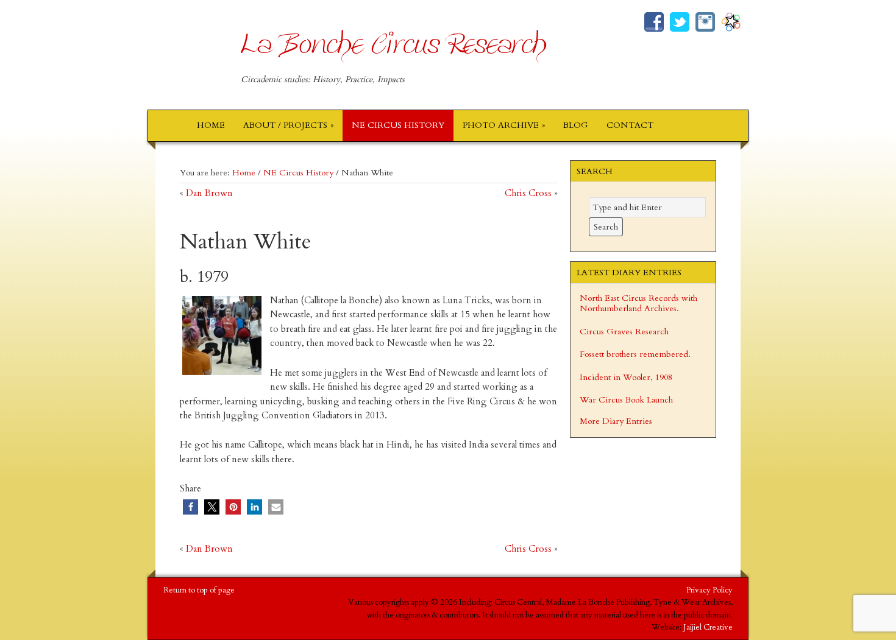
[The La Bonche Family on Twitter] (679, 24)
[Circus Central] (731, 24)
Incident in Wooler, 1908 (626, 377)
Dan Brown (209, 193)
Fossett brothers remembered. (635, 354)
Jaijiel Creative (708, 627)
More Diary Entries (616, 421)
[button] (190, 507)
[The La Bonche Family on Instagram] (705, 24)
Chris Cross (528, 193)
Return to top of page (199, 590)
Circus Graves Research (624, 331)
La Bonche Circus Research (394, 53)
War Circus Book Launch (626, 400)
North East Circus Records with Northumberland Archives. (638, 303)
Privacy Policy (709, 590)
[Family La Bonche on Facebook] (654, 24)
